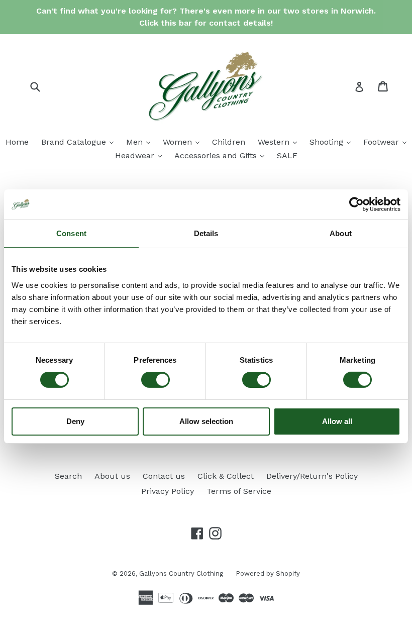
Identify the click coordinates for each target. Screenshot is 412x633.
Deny (75, 421)
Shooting (333, 142)
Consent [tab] (71, 233)
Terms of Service (239, 491)
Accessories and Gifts (221, 155)
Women (183, 142)
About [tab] (341, 233)
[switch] (155, 380)
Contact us (164, 476)
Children (228, 142)
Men (140, 142)
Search (68, 476)
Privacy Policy (167, 491)
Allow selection (206, 421)
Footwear (387, 142)
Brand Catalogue (80, 142)
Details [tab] (206, 233)
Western (280, 142)
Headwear (141, 155)
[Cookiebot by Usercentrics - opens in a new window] (356, 204)
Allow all (337, 421)
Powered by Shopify (268, 573)
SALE (287, 155)
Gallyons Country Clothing (181, 573)
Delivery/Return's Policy (312, 476)
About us (112, 476)
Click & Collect (225, 476)
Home (17, 142)
